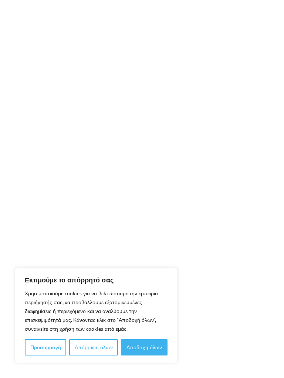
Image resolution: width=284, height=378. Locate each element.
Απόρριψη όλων (94, 347)
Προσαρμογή (45, 347)
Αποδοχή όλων (144, 347)
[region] (96, 315)
